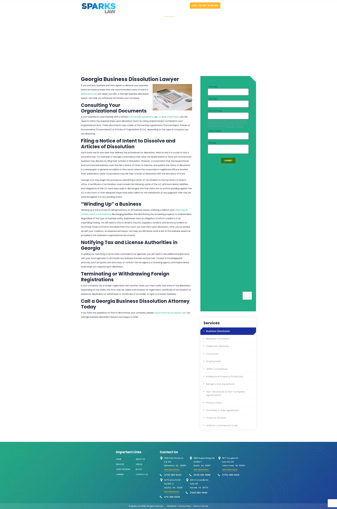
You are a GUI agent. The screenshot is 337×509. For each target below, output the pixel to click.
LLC (159, 116)
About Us (140, 459)
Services (169, 13)
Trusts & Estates (216, 417)
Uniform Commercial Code (222, 425)
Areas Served (220, 13)
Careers (120, 474)
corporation (173, 116)
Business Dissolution (218, 331)
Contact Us (241, 13)
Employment (213, 361)
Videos (139, 464)
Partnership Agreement (141, 116)
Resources (201, 13)
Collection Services (217, 346)
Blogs (139, 469)
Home (143, 13)
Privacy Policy (214, 402)
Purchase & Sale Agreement (222, 410)
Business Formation (217, 338)
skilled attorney (89, 93)
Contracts (212, 353)
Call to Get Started (205, 5)
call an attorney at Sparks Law (170, 312)
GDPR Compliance (216, 369)
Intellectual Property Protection (224, 376)
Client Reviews (123, 469)
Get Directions (171, 469)
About (155, 13)
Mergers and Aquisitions (220, 384)
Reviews (184, 13)
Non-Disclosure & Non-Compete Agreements (225, 393)
